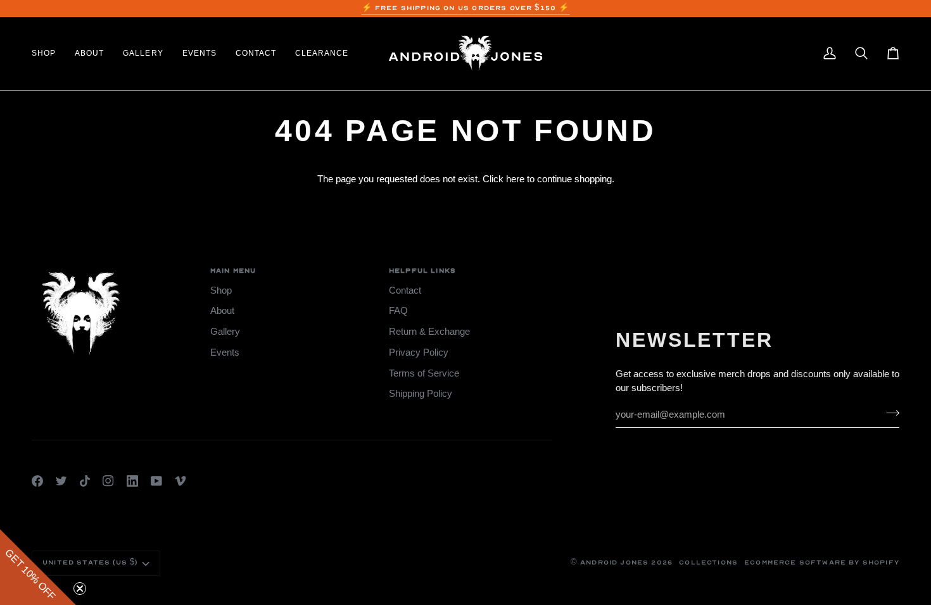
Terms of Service (424, 373)
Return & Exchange (429, 332)
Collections (708, 562)
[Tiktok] (85, 481)
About (222, 311)
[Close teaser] (79, 588)
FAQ (398, 311)
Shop (221, 290)
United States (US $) (89, 562)
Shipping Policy (420, 394)
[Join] (888, 412)
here (515, 179)
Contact (405, 290)
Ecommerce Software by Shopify (821, 562)
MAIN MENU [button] (233, 271)
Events (224, 352)
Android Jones (614, 562)
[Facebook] (37, 481)
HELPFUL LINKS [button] (422, 271)
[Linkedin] (132, 481)
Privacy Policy (418, 352)
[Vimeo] (180, 481)
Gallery (225, 332)
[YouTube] (156, 481)
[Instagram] (108, 481)
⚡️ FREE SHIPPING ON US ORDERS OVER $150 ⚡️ (466, 8)
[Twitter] (61, 481)
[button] (48, 53)
